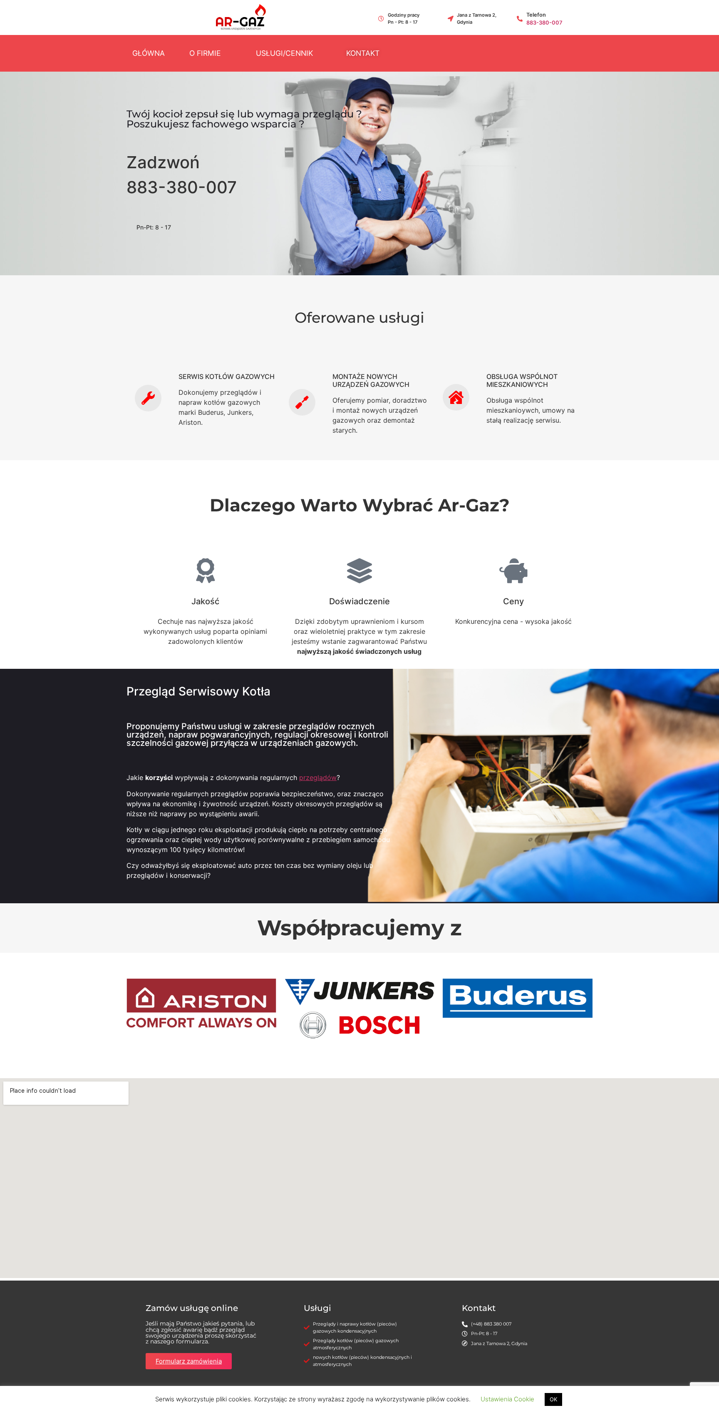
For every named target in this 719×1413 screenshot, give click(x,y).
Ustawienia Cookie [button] (507, 1399)
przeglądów (318, 777)
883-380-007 (544, 23)
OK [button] (553, 1399)
